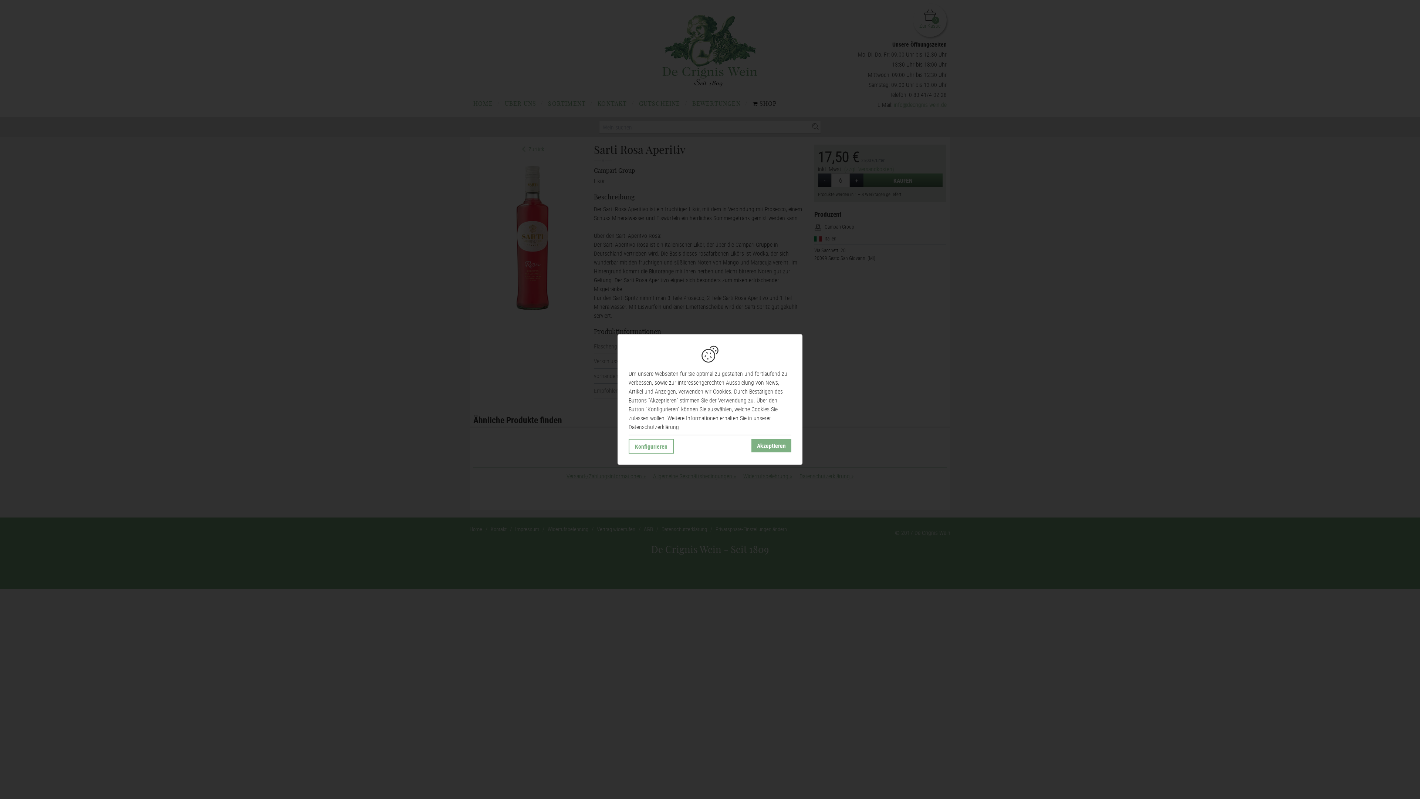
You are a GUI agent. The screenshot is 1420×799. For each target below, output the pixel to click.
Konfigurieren (651, 446)
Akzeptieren (771, 446)
